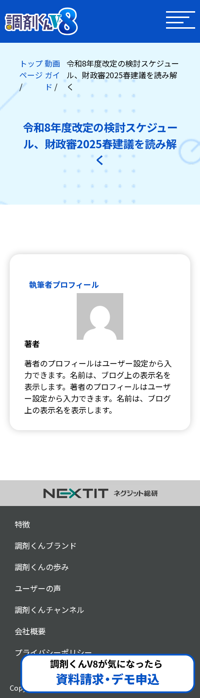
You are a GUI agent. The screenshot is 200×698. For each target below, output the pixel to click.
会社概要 (30, 631)
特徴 (22, 524)
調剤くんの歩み (42, 567)
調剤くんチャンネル (49, 609)
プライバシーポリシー (53, 652)
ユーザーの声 (38, 588)
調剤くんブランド (46, 545)
